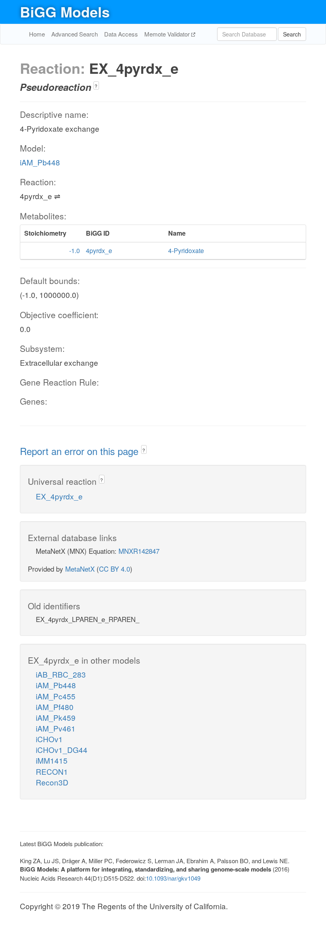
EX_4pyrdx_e (59, 496)
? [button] (96, 86)
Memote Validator (167, 34)
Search (292, 34)
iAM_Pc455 (56, 696)
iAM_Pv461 (56, 728)
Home (37, 34)
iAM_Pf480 (55, 706)
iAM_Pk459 (56, 717)
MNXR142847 (138, 551)
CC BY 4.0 (114, 569)
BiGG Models (65, 11)
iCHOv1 (49, 738)
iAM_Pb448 (40, 162)
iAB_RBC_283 (61, 674)
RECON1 (52, 771)
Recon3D (52, 782)
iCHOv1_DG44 (61, 749)
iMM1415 (52, 760)
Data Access (121, 34)
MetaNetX (80, 569)
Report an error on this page (80, 451)
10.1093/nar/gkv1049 (173, 878)
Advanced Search (74, 34)
